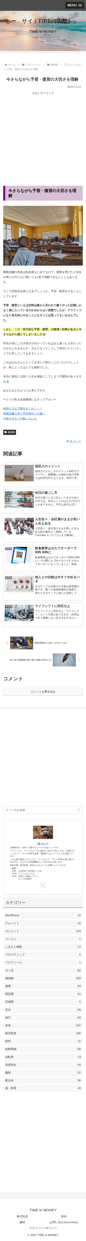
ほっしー (43, 843)
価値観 (11, 432)
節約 (64, 1216)
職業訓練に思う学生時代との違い (24, 413)
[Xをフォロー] (43, 885)
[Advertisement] (43, 139)
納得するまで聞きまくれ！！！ (22, 408)
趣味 (22, 1222)
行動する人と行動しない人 (20, 418)
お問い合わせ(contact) (64, 1222)
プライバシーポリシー (43, 1228)
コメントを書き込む (43, 691)
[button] (78, 810)
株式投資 (22, 1216)
